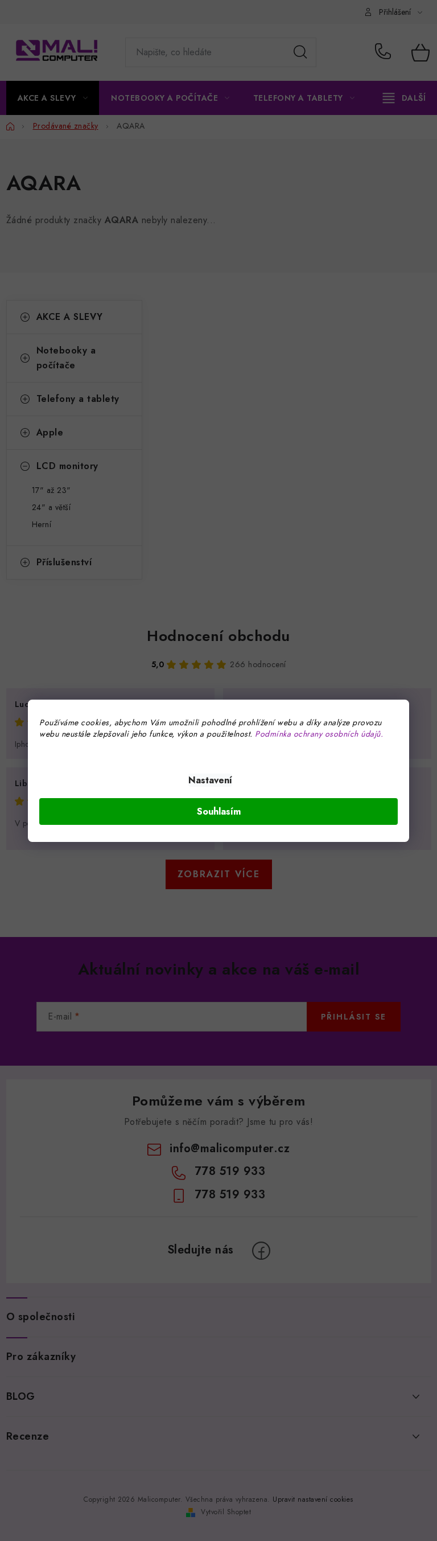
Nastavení (210, 780)
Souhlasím (219, 811)
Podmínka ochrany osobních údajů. (319, 733)
